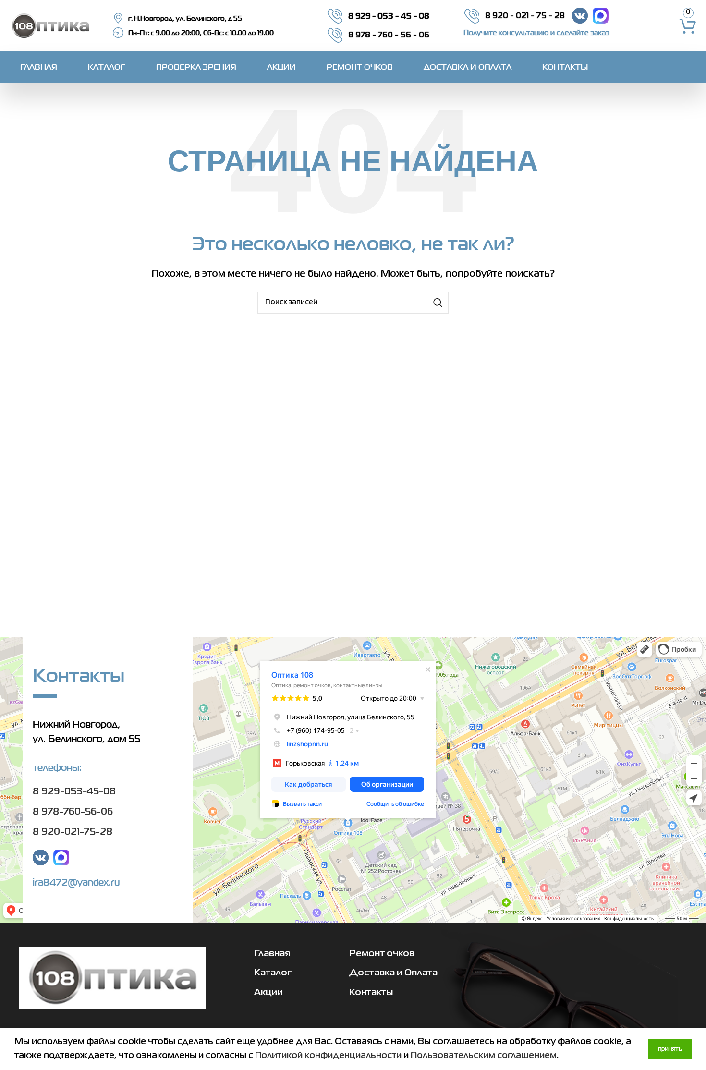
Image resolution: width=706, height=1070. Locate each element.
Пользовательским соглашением (484, 1055)
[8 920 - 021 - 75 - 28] (471, 16)
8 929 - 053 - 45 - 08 (388, 16)
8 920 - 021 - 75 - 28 (525, 16)
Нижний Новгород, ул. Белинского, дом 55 (86, 731)
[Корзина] (688, 26)
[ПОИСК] (438, 303)
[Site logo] (50, 25)
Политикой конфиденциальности (328, 1055)
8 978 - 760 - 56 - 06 (388, 35)
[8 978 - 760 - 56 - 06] (335, 35)
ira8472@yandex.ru (76, 882)
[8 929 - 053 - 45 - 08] (335, 16)
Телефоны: (57, 767)
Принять (670, 1048)
